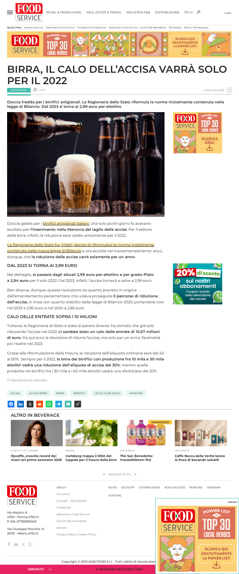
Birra (60, 393)
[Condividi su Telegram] (58, 404)
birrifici (79, 393)
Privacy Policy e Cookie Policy (76, 534)
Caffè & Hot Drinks (25, 451)
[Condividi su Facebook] (11, 404)
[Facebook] (10, 544)
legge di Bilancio (107, 393)
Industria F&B (138, 12)
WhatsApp (175, 27)
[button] (9, 12)
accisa (15, 393)
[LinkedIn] (16, 544)
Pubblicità (63, 507)
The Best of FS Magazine (91, 27)
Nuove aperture (33, 27)
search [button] (198, 12)
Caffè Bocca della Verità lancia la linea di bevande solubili (200, 458)
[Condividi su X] (30, 404)
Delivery (128, 487)
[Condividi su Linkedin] (20, 404)
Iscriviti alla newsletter (72, 521)
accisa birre (38, 393)
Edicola (61, 527)
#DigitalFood (174, 487)
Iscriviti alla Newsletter (153, 27)
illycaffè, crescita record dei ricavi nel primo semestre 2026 (36, 458)
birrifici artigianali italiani (66, 223)
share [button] (229, 90)
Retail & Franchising (64, 12)
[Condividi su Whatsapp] (49, 404)
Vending (115, 495)
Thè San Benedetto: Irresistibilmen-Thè (136, 458)
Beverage (128, 451)
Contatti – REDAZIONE (72, 501)
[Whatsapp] (30, 544)
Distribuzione (167, 12)
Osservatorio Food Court (60, 27)
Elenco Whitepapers (196, 27)
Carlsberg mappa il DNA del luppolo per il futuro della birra (91, 458)
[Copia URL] (77, 404)
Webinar (214, 487)
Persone (196, 487)
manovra (136, 393)
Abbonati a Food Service (123, 27)
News (112, 487)
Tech (188, 12)
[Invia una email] (68, 404)
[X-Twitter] (23, 544)
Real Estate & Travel (104, 12)
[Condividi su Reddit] (39, 404)
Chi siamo (63, 494)
